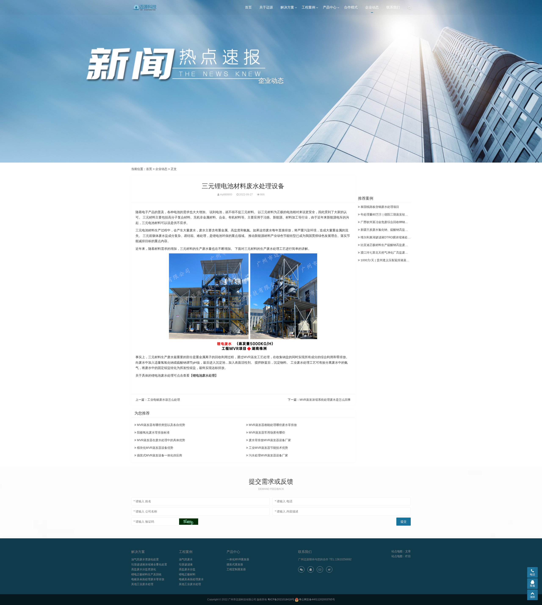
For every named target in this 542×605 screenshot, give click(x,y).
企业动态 (372, 7)
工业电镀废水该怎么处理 (163, 399)
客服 (532, 585)
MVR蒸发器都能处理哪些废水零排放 (272, 425)
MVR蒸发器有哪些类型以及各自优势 (160, 425)
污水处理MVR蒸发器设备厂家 (268, 455)
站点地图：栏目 (401, 556)
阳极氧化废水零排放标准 (153, 432)
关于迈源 (266, 7)
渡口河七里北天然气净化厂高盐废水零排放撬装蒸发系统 (397, 252)
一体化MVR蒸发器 (238, 559)
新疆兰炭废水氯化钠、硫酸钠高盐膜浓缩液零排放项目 (396, 229)
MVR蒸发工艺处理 (256, 357)
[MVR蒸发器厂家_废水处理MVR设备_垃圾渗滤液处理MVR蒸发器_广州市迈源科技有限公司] (144, 7)
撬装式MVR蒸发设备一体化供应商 (159, 455)
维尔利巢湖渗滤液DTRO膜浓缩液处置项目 (388, 237)
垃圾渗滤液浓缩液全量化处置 (149, 564)
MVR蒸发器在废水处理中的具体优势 (160, 440)
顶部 (532, 596)
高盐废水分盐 (187, 569)
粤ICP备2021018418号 (281, 599)
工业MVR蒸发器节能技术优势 (268, 447)
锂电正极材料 (187, 574)
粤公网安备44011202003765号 (317, 599)
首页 (248, 7)
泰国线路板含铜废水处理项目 (379, 207)
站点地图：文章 (401, 551)
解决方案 (287, 7)
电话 (532, 574)
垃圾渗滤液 (186, 564)
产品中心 (329, 7)
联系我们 (393, 7)
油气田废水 (186, 559)
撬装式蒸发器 (235, 564)
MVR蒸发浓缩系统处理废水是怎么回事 (325, 399)
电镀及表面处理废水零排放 (147, 579)
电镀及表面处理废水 (191, 579)
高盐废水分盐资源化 (143, 569)
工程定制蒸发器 (236, 569)
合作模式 (351, 7)
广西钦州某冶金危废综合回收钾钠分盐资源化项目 (393, 222)
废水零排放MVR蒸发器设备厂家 (269, 440)
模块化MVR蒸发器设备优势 (154, 447)
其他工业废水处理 (142, 584)
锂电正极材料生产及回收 (146, 574)
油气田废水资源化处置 (145, 559)
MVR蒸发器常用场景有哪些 (266, 432)
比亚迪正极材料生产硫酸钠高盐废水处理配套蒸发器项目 (397, 245)
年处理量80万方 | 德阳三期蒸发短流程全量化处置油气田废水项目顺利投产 (409, 214)
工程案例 (308, 7)
